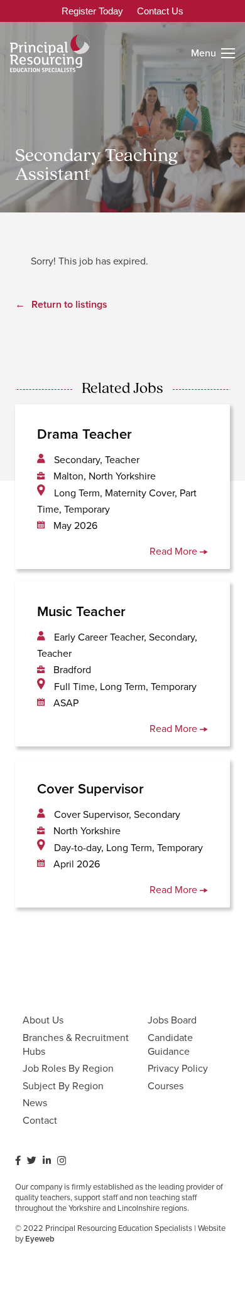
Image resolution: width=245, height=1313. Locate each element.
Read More (175, 551)
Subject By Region (63, 1086)
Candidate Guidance (170, 1044)
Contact (40, 1120)
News (35, 1103)
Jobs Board (172, 1020)
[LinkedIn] (47, 1160)
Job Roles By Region (68, 1068)
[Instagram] (61, 1161)
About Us (43, 1020)
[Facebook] (18, 1160)
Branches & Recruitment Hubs (76, 1044)
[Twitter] (31, 1160)
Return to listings (69, 304)
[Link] (50, 53)
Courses (165, 1086)
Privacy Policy (178, 1068)
